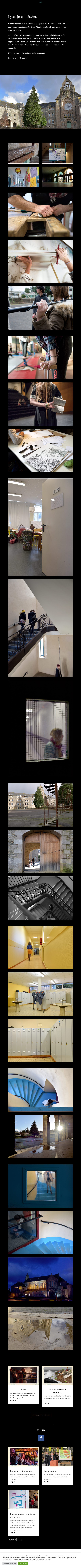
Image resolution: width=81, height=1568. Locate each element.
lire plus (13, 1400)
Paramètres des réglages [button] (10, 1563)
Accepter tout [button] (23, 1563)
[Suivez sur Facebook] (41, 1438)
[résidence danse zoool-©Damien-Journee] (40, 1301)
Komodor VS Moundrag (22, 1470)
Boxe (23, 1389)
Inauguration (50, 1470)
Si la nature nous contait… (57, 1391)
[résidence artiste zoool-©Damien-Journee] (23, 163)
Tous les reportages (40, 1415)
